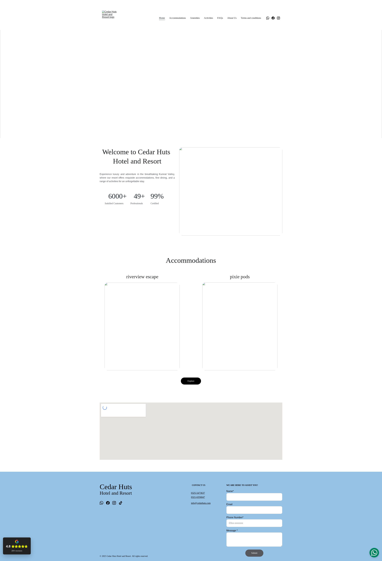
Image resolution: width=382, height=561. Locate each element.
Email (229, 504)
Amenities (195, 18)
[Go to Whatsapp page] (269, 18)
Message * (232, 530)
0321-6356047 (198, 497)
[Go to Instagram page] (278, 18)
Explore (191, 381)
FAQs (220, 18)
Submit (254, 553)
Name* (230, 491)
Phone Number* (234, 517)
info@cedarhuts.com (201, 503)
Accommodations (177, 18)
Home (162, 18)
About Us (232, 18)
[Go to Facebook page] (274, 18)
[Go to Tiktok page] (120, 503)
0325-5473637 (198, 493)
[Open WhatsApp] (374, 552)
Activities (208, 18)
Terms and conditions (251, 18)
